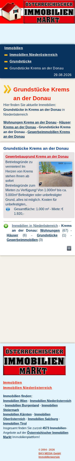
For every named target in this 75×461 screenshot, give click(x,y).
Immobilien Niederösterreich (27, 388)
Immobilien (12, 382)
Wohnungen (50, 230)
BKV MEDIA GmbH (50, 453)
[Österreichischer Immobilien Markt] (34, 374)
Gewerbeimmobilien (22, 240)
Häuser (12, 235)
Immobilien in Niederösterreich (35, 225)
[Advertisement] (37, 296)
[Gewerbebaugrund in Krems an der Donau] (55, 185)
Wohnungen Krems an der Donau (29, 122)
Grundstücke (47, 235)
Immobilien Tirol (15, 423)
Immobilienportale (49, 457)
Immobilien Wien (15, 400)
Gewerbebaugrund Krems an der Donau (37, 156)
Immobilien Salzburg (43, 419)
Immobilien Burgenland (22, 405)
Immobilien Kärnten (17, 414)
